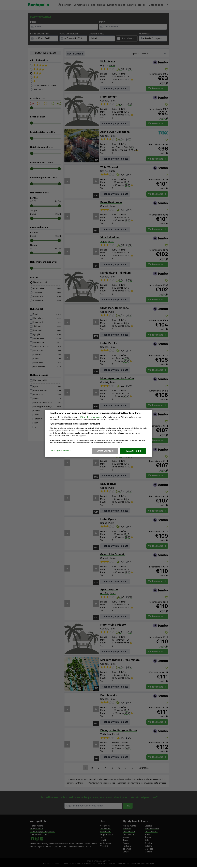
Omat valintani (105, 450)
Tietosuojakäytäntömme (60, 450)
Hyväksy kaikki (133, 450)
